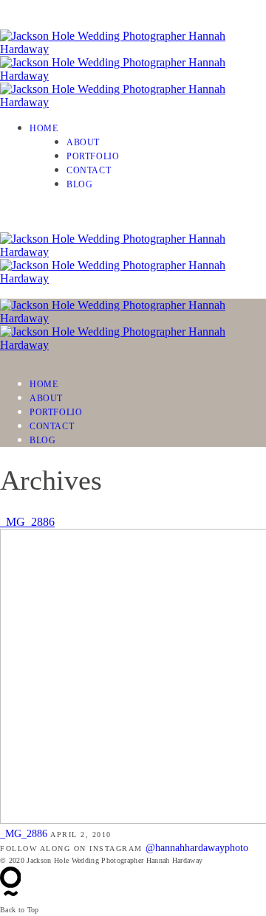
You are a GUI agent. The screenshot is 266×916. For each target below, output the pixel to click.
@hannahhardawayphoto (197, 847)
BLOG (79, 184)
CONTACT (88, 170)
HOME (44, 128)
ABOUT (83, 142)
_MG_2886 (27, 522)
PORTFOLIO (92, 156)
